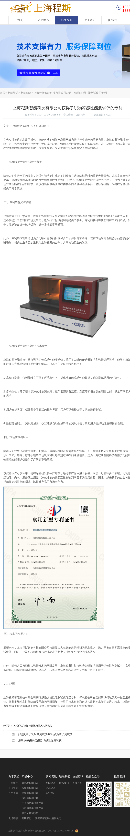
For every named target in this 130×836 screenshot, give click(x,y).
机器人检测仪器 (30, 813)
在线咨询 (77, 783)
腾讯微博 (35, 725)
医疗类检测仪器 (30, 798)
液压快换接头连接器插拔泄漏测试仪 (40, 740)
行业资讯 (50, 793)
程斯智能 (26, 818)
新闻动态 (26, 92)
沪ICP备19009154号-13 (60, 830)
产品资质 (13, 793)
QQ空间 (17, 725)
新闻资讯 (66, 20)
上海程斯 (80, 114)
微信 (49, 725)
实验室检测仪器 (30, 788)
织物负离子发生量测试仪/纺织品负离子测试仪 (45, 734)
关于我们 (89, 20)
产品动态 (50, 788)
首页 (20, 20)
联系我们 (113, 20)
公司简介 (13, 783)
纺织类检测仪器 (30, 793)
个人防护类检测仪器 (32, 803)
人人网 (43, 725)
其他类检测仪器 (30, 783)
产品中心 (43, 20)
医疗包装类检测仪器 (32, 808)
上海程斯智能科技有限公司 (41, 8)
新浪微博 (26, 725)
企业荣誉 (13, 788)
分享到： (8, 725)
